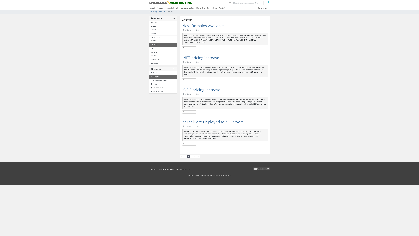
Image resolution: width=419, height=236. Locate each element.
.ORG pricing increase (201, 89)
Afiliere (214, 8)
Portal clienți (153, 12)
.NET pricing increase (200, 57)
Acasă (152, 8)
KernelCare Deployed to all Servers (213, 121)
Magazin (160, 8)
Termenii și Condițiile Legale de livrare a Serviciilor (175, 169)
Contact (222, 8)
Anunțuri (170, 8)
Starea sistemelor (202, 8)
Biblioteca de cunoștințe (185, 8)
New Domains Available (203, 25)
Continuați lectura (188, 48)
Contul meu (262, 8)
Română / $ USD (263, 169)
